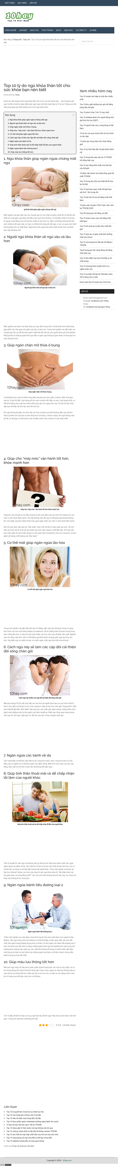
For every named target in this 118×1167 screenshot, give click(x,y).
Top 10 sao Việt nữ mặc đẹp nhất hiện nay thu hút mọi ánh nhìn (32, 1134)
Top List (16, 1146)
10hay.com (67, 1160)
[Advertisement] (40, 66)
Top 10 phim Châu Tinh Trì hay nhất (94, 112)
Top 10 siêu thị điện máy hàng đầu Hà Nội (23, 1118)
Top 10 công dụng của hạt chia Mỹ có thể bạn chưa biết (29, 1138)
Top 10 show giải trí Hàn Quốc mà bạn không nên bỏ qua (29, 1128)
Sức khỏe (30, 1146)
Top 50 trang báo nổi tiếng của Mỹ (94, 213)
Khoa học (23, 1146)
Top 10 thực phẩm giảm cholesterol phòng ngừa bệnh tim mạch (32, 1121)
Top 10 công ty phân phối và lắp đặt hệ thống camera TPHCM (31, 1131)
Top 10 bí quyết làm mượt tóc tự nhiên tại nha (25, 1112)
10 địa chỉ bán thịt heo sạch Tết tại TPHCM (23, 1125)
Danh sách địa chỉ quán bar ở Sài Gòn (95, 282)
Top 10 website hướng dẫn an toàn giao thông (25, 1141)
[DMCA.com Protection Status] (6, 1165)
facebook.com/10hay (100, 301)
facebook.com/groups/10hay (98, 307)
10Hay (59, 17)
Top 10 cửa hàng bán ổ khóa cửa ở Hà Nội (23, 1115)
